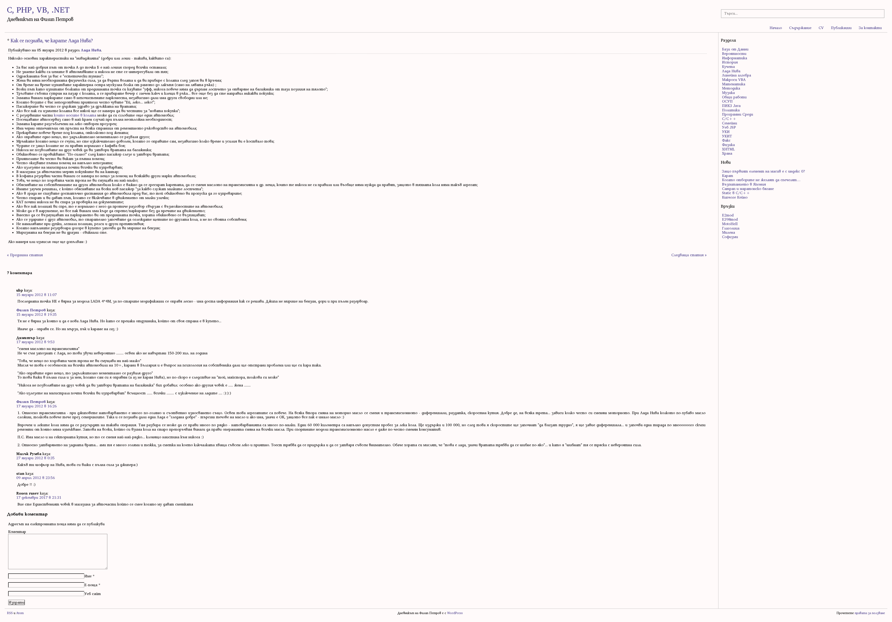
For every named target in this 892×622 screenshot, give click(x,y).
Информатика (734, 58)
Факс (726, 140)
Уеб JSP (729, 127)
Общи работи (734, 97)
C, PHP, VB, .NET (38, 10)
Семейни (729, 123)
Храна (727, 153)
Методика (731, 88)
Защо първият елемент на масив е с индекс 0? (763, 171)
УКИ (726, 131)
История (730, 62)
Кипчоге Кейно (735, 197)
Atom (20, 613)
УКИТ (727, 136)
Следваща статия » (689, 255)
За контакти (870, 27)
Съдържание (800, 27)
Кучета (728, 66)
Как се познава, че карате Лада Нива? (51, 40)
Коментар (17, 531)
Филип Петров (31, 310)
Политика (731, 110)
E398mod (730, 219)
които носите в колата (75, 115)
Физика (728, 144)
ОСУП (727, 101)
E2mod (728, 215)
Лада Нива (91, 50)
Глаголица (730, 228)
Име (88, 576)
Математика (733, 84)
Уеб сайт (92, 593)
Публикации (841, 27)
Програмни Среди (737, 114)
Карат (727, 175)
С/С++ (729, 118)
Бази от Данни (735, 49)
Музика (728, 92)
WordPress (455, 613)
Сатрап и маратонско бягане (748, 188)
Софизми (730, 236)
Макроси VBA (734, 79)
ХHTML (728, 149)
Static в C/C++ (736, 192)
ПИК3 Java (731, 105)
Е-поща (90, 584)
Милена (728, 232)
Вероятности (734, 53)
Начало (776, 27)
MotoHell (730, 223)
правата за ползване (870, 613)
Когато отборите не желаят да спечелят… (761, 179)
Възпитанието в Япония (744, 184)
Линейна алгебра (736, 75)
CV (821, 27)
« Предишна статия (25, 255)
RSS (10, 613)
